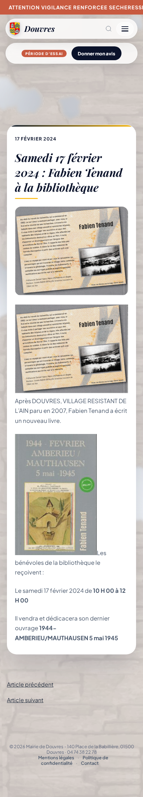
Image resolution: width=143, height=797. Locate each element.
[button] (85, 28)
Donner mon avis (96, 53)
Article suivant (25, 700)
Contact (90, 763)
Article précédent (30, 684)
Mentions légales (56, 757)
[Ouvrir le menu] (125, 29)
